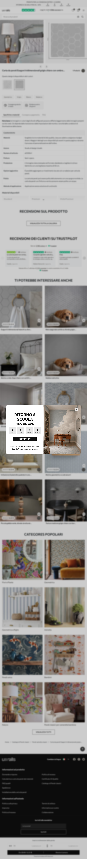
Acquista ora (25, 439)
